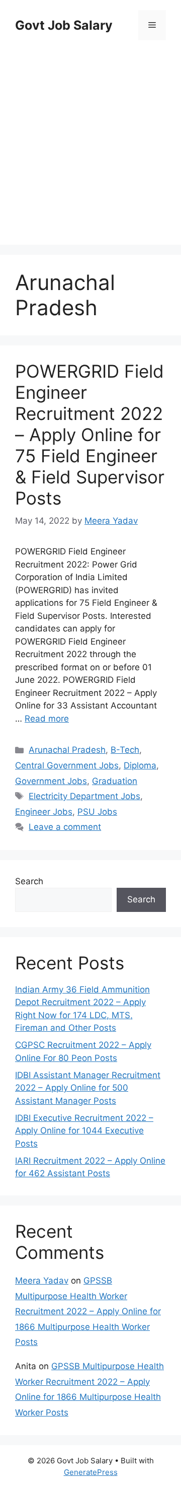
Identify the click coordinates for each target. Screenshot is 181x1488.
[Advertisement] (90, 144)
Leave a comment (65, 827)
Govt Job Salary (64, 25)
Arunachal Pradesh (67, 750)
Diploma (140, 765)
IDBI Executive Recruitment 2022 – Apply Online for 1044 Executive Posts (84, 1131)
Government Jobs (51, 781)
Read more (47, 719)
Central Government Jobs (67, 765)
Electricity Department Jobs (84, 796)
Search (29, 881)
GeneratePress (91, 1472)
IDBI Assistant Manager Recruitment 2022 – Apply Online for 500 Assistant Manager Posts (87, 1088)
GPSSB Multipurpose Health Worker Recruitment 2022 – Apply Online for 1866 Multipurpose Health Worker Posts (88, 1311)
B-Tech (125, 750)
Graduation (114, 781)
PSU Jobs (97, 812)
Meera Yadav (41, 1281)
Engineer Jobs (43, 812)
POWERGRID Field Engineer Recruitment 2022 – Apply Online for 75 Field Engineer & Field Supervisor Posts (89, 435)
